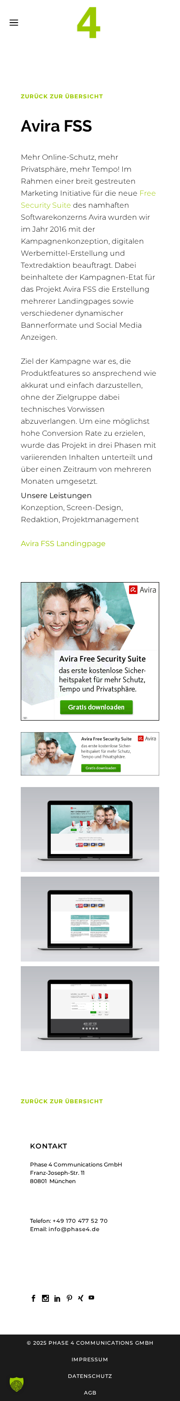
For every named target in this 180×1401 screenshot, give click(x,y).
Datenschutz (90, 1376)
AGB (90, 1392)
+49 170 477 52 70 (80, 1220)
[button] (16, 1384)
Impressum (90, 1359)
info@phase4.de (74, 1229)
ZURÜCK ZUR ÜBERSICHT (62, 96)
